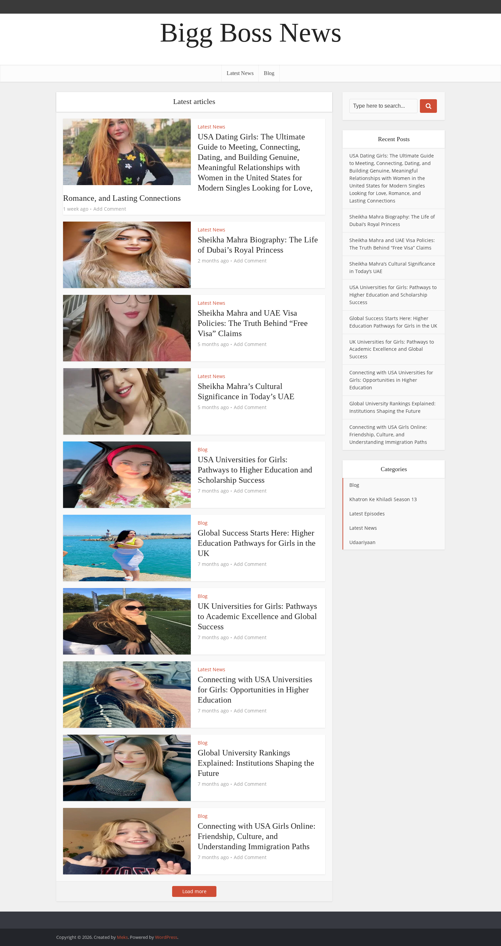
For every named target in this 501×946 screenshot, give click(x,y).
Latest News (240, 73)
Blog (269, 73)
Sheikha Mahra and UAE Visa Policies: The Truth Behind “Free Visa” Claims (253, 323)
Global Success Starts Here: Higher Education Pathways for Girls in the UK (257, 543)
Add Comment (109, 209)
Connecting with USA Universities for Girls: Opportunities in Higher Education (255, 689)
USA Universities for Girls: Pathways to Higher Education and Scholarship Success (255, 469)
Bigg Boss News (250, 32)
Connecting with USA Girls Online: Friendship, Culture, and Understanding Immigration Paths (257, 836)
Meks (122, 937)
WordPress (166, 937)
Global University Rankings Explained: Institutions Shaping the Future (256, 763)
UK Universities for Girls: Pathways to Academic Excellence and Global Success (257, 616)
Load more (194, 891)
